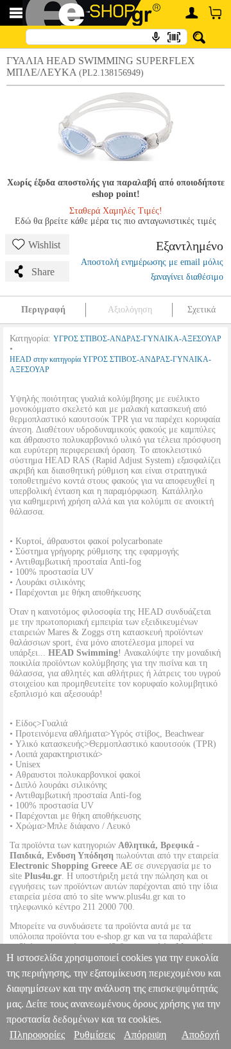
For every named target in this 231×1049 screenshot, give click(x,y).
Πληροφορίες (37, 1034)
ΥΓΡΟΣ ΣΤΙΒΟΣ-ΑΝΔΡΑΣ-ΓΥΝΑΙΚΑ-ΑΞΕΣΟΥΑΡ (137, 338)
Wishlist (44, 244)
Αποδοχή (200, 1034)
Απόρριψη (145, 1034)
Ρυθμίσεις (94, 1034)
